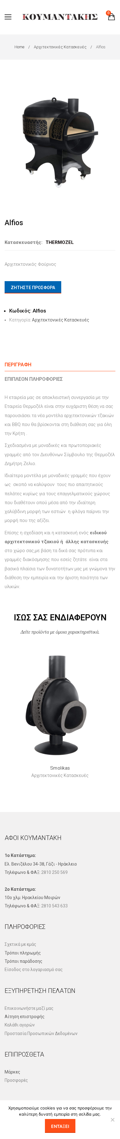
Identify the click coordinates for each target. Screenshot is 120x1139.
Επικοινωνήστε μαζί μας (29, 1008)
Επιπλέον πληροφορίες (34, 379)
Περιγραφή (18, 365)
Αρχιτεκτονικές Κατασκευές (60, 47)
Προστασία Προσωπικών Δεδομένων (41, 1033)
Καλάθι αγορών (20, 1024)
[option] (60, 139)
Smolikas (60, 768)
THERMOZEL (60, 242)
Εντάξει (60, 1126)
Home (19, 47)
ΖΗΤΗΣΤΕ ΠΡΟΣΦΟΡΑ (33, 287)
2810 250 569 (54, 872)
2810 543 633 (54, 905)
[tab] (60, 364)
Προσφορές (16, 1080)
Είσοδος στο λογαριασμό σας (34, 969)
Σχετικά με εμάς (20, 944)
